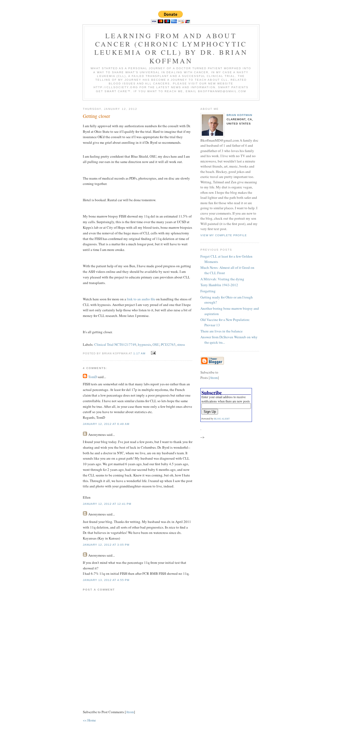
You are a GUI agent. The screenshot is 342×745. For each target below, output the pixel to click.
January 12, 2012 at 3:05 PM (106, 544)
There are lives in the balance (221, 331)
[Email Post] (152, 353)
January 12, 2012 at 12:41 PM (107, 503)
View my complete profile (223, 235)
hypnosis (144, 344)
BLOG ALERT (222, 418)
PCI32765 (168, 344)
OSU (156, 344)
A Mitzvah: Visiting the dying (222, 279)
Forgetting (208, 291)
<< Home (89, 720)
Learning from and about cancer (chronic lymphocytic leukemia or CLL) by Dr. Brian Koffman (171, 48)
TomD (92, 376)
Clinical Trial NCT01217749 (115, 344)
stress (181, 344)
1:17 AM (139, 353)
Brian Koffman (239, 115)
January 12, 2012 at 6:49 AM (106, 423)
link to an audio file (141, 299)
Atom (130, 711)
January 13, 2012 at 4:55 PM (106, 580)
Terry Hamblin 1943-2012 (219, 284)
